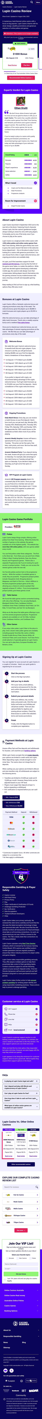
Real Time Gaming (28, 943)
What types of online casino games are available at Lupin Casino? (18, 1107)
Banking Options (10, 1311)
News (5, 1342)
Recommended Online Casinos (20, 78)
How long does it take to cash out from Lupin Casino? (20, 1099)
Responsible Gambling (12, 1336)
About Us (7, 1330)
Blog (24, 1342)
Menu (38, 2)
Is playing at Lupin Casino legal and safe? (18, 1081)
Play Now (27, 65)
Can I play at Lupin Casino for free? (16, 1093)
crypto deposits (33, 755)
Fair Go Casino (19, 1195)
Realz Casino (18, 1202)
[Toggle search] (31, 2)
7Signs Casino (19, 1222)
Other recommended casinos (21, 1164)
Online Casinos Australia (14, 1290)
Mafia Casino (18, 1209)
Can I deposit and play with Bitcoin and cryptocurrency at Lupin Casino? (18, 1087)
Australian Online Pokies (14, 1301)
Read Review (12, 65)
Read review (21, 1156)
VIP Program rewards (18, 479)
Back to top (8, 1156)
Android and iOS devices (11, 264)
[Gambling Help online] (31, 1381)
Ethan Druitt (20, 108)
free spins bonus (24, 322)
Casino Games (10, 1306)
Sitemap (6, 1348)
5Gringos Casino (19, 1215)
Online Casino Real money (14, 1296)
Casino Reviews (7, 7)
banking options (30, 751)
